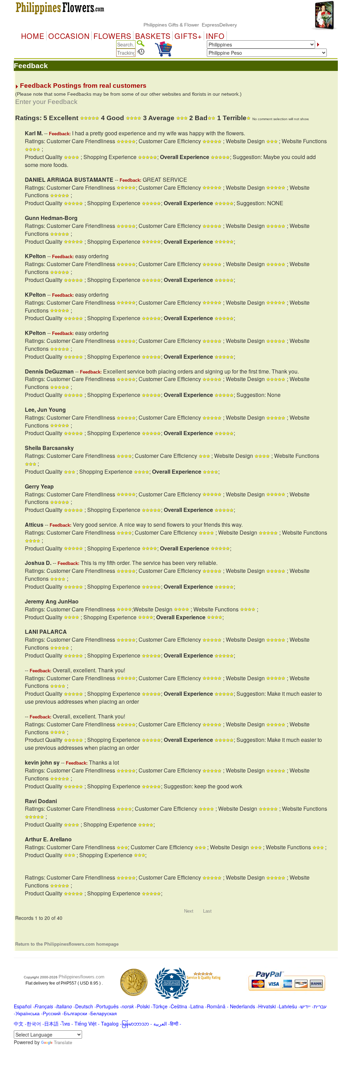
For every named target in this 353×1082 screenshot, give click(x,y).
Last (207, 911)
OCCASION (69, 35)
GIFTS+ (188, 35)
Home (32, 35)
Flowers (112, 35)
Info (215, 35)
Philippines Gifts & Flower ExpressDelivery (178, 25)
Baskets (153, 35)
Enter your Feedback (46, 101)
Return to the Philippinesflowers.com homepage (67, 944)
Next (188, 911)
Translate (63, 1042)
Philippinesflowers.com (81, 976)
